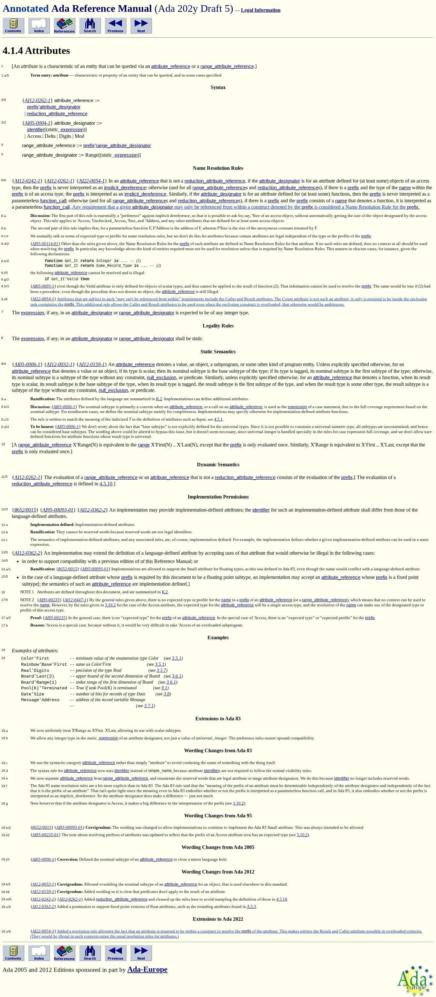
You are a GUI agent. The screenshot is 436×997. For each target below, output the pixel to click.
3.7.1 (149, 705)
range (144, 444)
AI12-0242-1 (27, 181)
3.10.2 (110, 605)
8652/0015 (25, 510)
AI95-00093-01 (57, 510)
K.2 (159, 399)
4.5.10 (106, 483)
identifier (35, 129)
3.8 (166, 693)
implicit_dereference (125, 187)
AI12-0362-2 (93, 510)
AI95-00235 (49, 600)
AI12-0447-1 (75, 600)
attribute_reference (170, 66)
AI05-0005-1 (43, 286)
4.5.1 (218, 419)
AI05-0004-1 (37, 123)
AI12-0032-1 (59, 364)
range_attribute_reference (227, 66)
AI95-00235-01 (45, 835)
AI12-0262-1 (37, 100)
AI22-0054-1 (92, 181)
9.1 (164, 687)
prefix (33, 106)
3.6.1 (176, 675)
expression (72, 129)
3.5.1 (176, 658)
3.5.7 (161, 670)
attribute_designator (60, 106)
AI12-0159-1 (92, 364)
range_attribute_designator (123, 145)
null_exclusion (161, 377)
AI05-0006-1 (27, 364)
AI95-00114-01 (45, 244)
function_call (53, 200)
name (405, 187)
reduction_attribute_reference (57, 113)
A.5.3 (251, 906)
